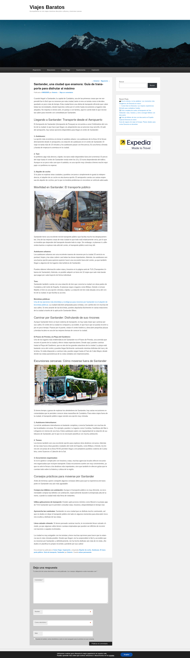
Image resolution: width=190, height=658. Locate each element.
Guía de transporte (50, 552)
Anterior (96, 81)
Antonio (54, 92)
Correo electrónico (40, 622)
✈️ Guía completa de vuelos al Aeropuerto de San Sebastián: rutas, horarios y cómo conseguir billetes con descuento (137, 113)
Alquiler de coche (85, 550)
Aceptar (126, 655)
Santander (60, 552)
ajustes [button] (111, 655)
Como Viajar (65, 70)
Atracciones (51, 70)
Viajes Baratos (47, 7)
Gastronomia (80, 70)
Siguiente (105, 81)
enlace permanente (85, 552)
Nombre (37, 611)
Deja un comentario (66, 92)
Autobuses (95, 550)
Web (36, 633)
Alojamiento (37, 70)
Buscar (121, 82)
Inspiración (95, 70)
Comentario (39, 580)
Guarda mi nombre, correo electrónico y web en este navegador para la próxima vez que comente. (65, 639)
